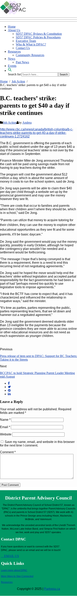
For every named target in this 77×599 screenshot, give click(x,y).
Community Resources (30, 55)
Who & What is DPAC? (31, 44)
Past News (22, 62)
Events (12, 65)
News (11, 58)
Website (5, 434)
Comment (8, 452)
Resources (14, 51)
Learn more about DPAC (14, 570)
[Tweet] (9, 387)
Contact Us (23, 48)
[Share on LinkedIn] (9, 394)
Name (5, 419)
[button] (10, 70)
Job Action (9, 122)
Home (12, 26)
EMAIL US (11, 556)
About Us (14, 30)
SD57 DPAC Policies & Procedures (38, 37)
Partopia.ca (52, 588)
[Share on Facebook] (9, 383)
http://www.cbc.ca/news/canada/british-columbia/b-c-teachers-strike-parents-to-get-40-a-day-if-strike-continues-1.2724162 (36, 133)
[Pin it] (9, 390)
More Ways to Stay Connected (17, 576)
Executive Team (26, 41)
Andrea (27, 122)
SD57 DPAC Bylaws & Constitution (39, 33)
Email (5, 427)
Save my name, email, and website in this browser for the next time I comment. (37, 443)
